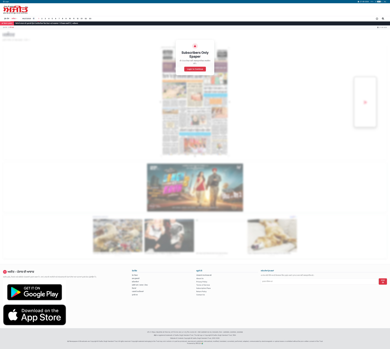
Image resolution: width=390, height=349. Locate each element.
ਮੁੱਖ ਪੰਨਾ (6, 19)
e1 (81, 19)
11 (73, 19)
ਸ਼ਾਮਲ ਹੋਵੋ (383, 281)
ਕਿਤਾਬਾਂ (134, 288)
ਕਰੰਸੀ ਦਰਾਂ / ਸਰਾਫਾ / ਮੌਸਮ (140, 285)
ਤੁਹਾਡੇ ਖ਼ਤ (135, 295)
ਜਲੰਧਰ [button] (14, 19)
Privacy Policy (201, 282)
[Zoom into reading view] (383, 19)
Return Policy (201, 291)
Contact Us (200, 295)
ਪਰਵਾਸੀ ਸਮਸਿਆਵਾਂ (138, 291)
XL (385, 1)
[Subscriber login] (377, 19)
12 (78, 19)
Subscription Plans (203, 288)
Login (7, 1)
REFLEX (198, 343)
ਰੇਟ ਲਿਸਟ (135, 275)
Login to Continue (195, 69)
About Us (200, 278)
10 (70, 19)
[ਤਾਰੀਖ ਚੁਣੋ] (34, 19)
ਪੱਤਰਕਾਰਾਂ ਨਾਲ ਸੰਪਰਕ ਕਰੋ (203, 275)
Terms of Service (203, 285)
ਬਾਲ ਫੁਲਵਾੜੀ (136, 278)
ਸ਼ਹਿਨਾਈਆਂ (135, 282)
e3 (90, 19)
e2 (86, 19)
